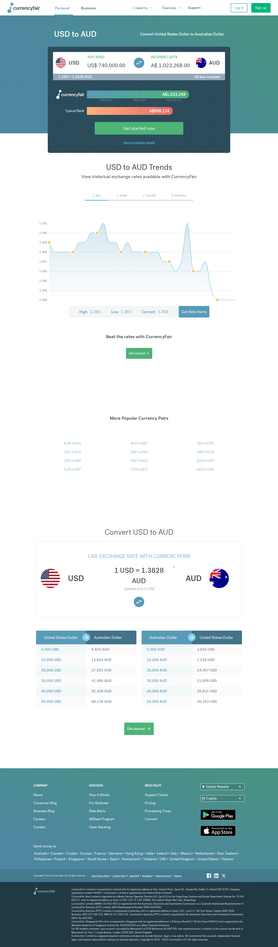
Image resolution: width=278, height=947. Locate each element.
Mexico (186, 853)
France (100, 853)
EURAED (139, 469)
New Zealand (227, 853)
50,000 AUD (157, 701)
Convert (151, 819)
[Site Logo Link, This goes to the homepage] (29, 8)
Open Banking (99, 827)
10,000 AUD (157, 660)
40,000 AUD (157, 691)
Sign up (261, 7)
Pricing (150, 803)
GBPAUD (139, 460)
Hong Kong (134, 853)
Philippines (42, 859)
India (149, 853)
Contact (39, 827)
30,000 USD (51, 680)
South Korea (96, 859)
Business (88, 8)
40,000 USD (51, 691)
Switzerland (131, 859)
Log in (239, 7)
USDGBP (72, 460)
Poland (59, 859)
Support (194, 7)
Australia (40, 853)
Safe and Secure (163, 875)
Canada (56, 853)
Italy (174, 853)
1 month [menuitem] (149, 195)
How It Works (99, 795)
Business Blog (43, 811)
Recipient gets (164, 57)
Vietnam (227, 859)
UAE (163, 859)
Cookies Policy (119, 875)
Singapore (76, 859)
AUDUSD (205, 460)
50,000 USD (51, 701)
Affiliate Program (101, 819)
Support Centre (156, 795)
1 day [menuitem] (96, 195)
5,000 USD (50, 649)
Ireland (162, 853)
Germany (115, 853)
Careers (39, 819)
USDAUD (72, 452)
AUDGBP (139, 443)
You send (95, 57)
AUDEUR (205, 469)
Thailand (149, 859)
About (38, 795)
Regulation (147, 875)
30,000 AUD (157, 680)
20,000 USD (51, 670)
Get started (139, 353)
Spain (114, 859)
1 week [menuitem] (121, 195)
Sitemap (178, 875)
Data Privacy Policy (100, 875)
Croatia (71, 853)
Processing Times (158, 811)
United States (207, 859)
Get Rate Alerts (194, 311)
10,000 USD (51, 660)
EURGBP (72, 469)
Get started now (139, 128)
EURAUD (72, 443)
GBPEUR (205, 452)
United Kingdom (182, 859)
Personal (62, 8)
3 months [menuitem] (178, 195)
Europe (85, 853)
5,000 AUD (156, 649)
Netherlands (204, 853)
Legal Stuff (134, 875)
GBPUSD (139, 452)
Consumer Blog (45, 803)
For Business (98, 803)
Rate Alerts (97, 811)
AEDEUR (205, 443)
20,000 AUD (157, 670)
